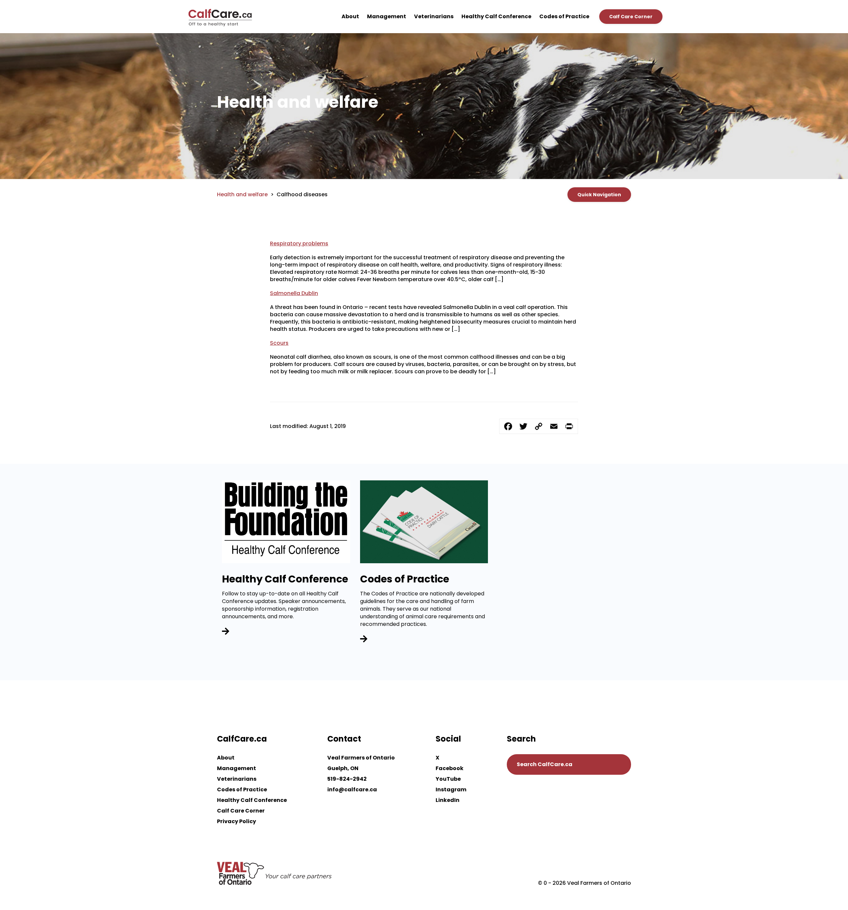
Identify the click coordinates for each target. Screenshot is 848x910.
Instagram (451, 789)
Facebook (449, 768)
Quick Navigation (599, 194)
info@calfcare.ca (352, 789)
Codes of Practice (564, 16)
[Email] (553, 426)
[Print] (569, 426)
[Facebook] (508, 426)
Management (386, 16)
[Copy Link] (538, 426)
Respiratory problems (299, 243)
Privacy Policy (236, 821)
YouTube (448, 779)
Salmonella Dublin (294, 293)
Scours (279, 343)
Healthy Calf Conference (496, 16)
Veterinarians (433, 16)
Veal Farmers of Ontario (361, 757)
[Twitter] (523, 426)
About (350, 16)
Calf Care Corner (631, 16)
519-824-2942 (347, 779)
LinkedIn (447, 800)
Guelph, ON (342, 768)
